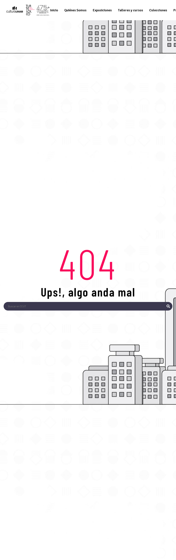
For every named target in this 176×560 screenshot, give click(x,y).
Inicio (54, 10)
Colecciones (158, 10)
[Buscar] (168, 306)
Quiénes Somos (75, 10)
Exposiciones (102, 10)
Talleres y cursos (130, 10)
